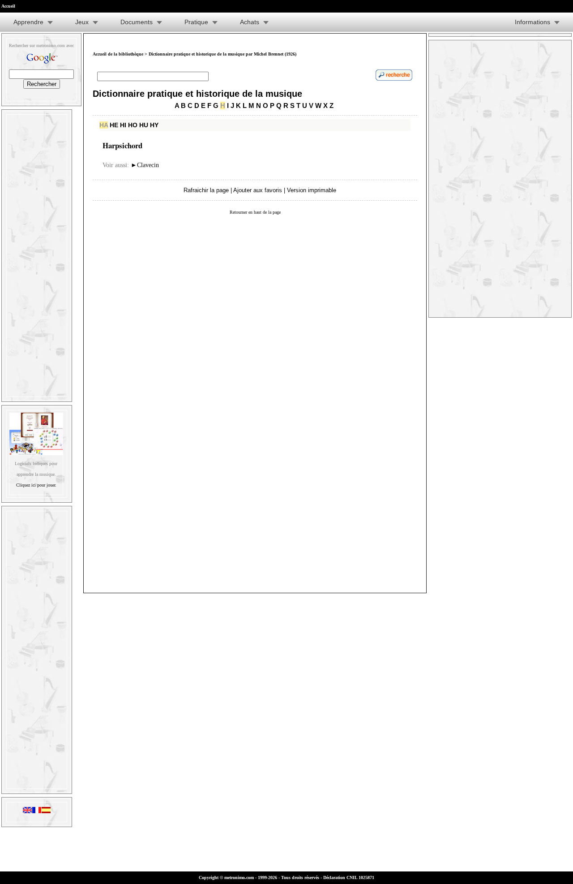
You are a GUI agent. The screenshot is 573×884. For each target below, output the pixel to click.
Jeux (82, 22)
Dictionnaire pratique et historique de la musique (197, 94)
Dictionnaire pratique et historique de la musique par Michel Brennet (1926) (222, 54)
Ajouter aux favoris (257, 190)
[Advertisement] (37, 253)
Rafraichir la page (206, 190)
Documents (136, 22)
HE (114, 125)
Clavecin (145, 165)
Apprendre (28, 22)
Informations (532, 22)
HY (154, 125)
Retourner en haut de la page (255, 212)
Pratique (196, 22)
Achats (249, 22)
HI (123, 125)
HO (132, 125)
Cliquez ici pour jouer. (36, 485)
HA (103, 125)
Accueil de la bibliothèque (118, 54)
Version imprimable (311, 190)
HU (143, 125)
